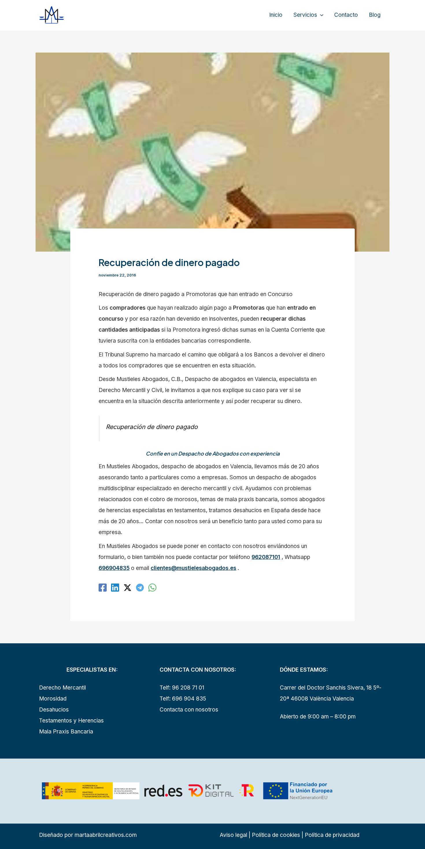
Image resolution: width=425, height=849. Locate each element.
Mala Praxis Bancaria (66, 731)
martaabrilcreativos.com (106, 835)
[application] (320, 15)
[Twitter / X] (127, 588)
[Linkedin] (115, 588)
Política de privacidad (332, 835)
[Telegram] (140, 588)
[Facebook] (103, 588)
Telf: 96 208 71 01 (182, 687)
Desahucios (54, 709)
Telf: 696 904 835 (183, 698)
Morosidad (52, 698)
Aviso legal (233, 835)
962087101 (266, 557)
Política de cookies (275, 835)
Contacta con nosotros (189, 709)
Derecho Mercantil (62, 687)
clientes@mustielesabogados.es (193, 568)
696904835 (114, 568)
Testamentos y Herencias (71, 720)
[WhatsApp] (152, 588)
